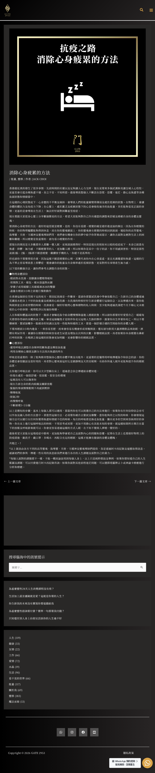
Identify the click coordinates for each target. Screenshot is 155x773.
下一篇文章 (142, 481)
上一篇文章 (12, 481)
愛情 (11, 661)
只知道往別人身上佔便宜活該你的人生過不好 (35, 618)
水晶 (11, 667)
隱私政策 (128, 753)
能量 (13, 179)
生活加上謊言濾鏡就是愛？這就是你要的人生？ (36, 596)
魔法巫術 (14, 701)
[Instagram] (72, 732)
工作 (11, 655)
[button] (142, 10)
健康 (11, 643)
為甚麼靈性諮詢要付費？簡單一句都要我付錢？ (36, 611)
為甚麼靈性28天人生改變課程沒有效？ (31, 589)
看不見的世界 (17, 678)
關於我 (13, 690)
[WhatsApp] (61, 732)
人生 (11, 638)
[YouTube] (94, 732)
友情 (11, 649)
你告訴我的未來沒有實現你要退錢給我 (31, 603)
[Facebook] (83, 732)
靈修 (20, 179)
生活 (11, 672)
